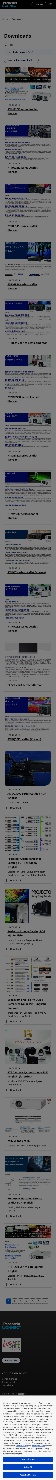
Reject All (28, 1467)
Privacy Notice (38, 1445)
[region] (28, 1437)
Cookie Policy (22, 1445)
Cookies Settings (28, 1459)
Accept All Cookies (28, 1475)
